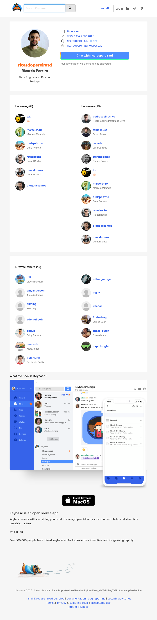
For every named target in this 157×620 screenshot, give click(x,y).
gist (94, 41)
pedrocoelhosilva (104, 116)
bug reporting (96, 598)
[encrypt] (127, 8)
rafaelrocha (34, 157)
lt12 (29, 277)
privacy (61, 603)
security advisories (119, 598)
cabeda (97, 143)
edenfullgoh (35, 319)
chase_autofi (101, 331)
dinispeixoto (35, 143)
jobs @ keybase (78, 607)
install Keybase (35, 598)
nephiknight (101, 346)
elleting (32, 304)
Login (119, 9)
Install (105, 8)
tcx (29, 116)
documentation (76, 598)
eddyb (31, 331)
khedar (97, 306)
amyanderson (36, 290)
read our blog (56, 598)
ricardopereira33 (77, 41)
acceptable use (100, 603)
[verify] (134, 8)
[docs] (142, 8)
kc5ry (96, 293)
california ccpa (79, 603)
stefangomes (101, 157)
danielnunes (35, 170)
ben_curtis (33, 358)
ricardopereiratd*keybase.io (84, 46)
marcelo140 (34, 130)
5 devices (73, 31)
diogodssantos (36, 185)
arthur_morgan (102, 279)
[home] (17, 7)
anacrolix (33, 344)
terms (50, 603)
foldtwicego (100, 317)
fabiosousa (100, 130)
